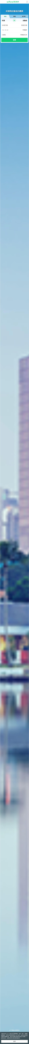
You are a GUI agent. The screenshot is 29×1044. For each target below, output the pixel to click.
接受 (14, 1041)
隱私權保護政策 (16, 1038)
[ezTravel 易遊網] (14, 1)
